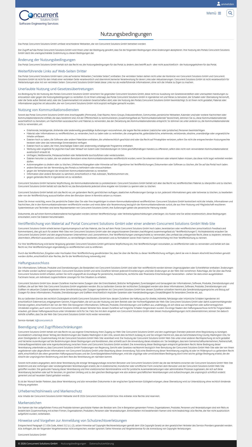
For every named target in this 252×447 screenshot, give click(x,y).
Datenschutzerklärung (101, 443)
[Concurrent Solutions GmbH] (29, 13)
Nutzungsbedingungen (73, 443)
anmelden (227, 4)
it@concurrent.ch (44, 320)
